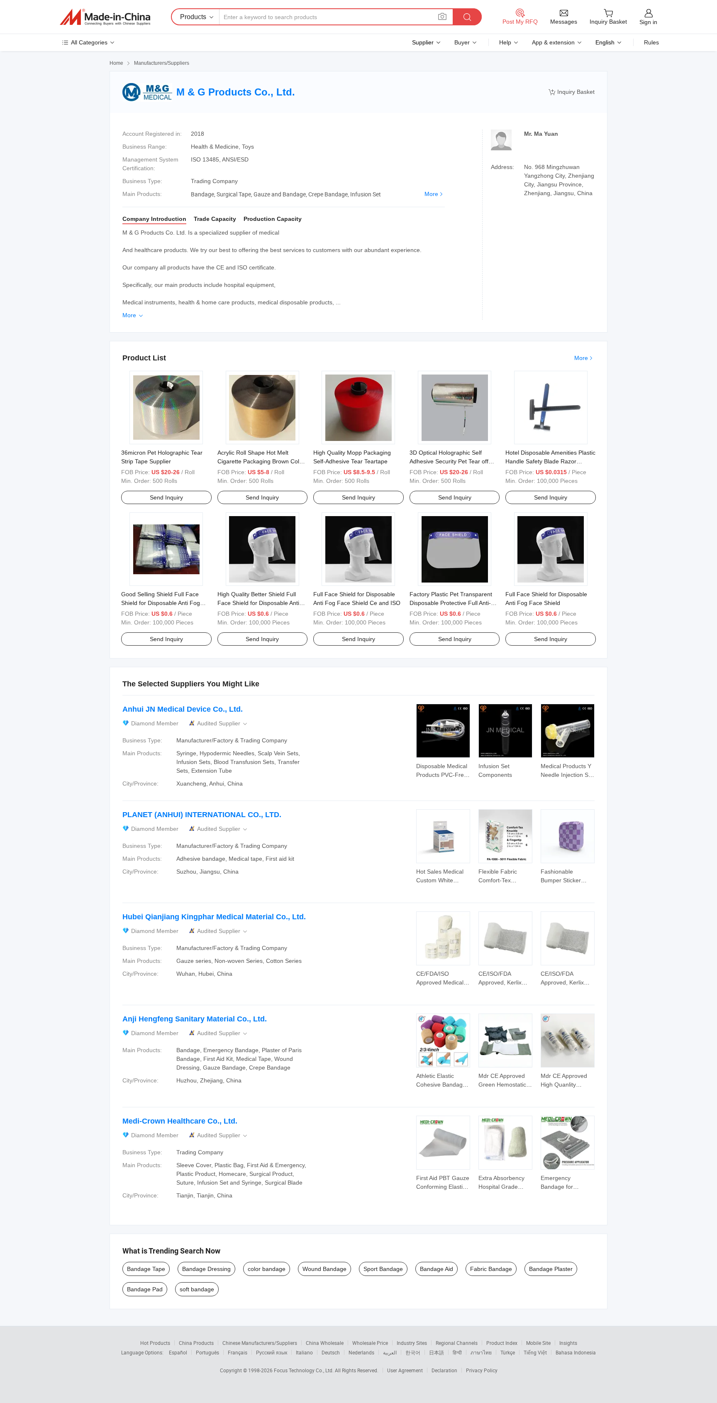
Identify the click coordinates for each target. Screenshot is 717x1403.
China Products (196, 1342)
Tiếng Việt (535, 1352)
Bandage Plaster (551, 1269)
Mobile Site (538, 1342)
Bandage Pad (145, 1289)
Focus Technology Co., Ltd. (304, 1370)
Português (207, 1352)
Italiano (304, 1352)
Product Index (501, 1342)
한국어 (412, 1352)
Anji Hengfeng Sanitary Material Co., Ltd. (194, 1019)
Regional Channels (457, 1342)
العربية (390, 1352)
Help (505, 42)
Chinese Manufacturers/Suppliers (259, 1342)
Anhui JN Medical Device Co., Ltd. (182, 709)
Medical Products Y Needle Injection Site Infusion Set (568, 775)
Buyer (462, 42)
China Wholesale (325, 1342)
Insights (568, 1342)
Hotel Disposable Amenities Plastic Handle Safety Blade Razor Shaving (550, 461)
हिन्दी (457, 1352)
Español (178, 1352)
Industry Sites (412, 1342)
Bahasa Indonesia (576, 1352)
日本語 (436, 1352)
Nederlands (361, 1352)
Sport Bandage (383, 1269)
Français (237, 1352)
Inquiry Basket (572, 91)
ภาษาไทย (481, 1352)
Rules (651, 42)
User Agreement (405, 1370)
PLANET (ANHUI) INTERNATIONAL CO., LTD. (201, 814)
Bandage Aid (436, 1269)
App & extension (553, 42)
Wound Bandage (324, 1269)
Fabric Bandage (491, 1269)
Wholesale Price (370, 1342)
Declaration (444, 1370)
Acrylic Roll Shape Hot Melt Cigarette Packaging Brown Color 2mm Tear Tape (261, 461)
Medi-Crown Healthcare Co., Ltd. (179, 1121)
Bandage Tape (146, 1269)
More (431, 194)
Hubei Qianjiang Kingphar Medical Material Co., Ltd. (214, 917)
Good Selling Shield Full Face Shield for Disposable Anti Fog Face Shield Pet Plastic (160, 603)
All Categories (89, 42)
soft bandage (197, 1289)
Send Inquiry (166, 497)
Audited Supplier (223, 723)
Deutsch (331, 1352)
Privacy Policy (482, 1370)
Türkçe (507, 1352)
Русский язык (271, 1352)
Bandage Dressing (206, 1269)
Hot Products (155, 1342)
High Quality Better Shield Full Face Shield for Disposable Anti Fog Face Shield (258, 603)
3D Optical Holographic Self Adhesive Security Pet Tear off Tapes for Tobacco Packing (449, 461)
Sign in (648, 22)
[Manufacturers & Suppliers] (105, 17)
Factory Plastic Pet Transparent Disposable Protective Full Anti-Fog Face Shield (451, 603)
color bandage (266, 1269)
